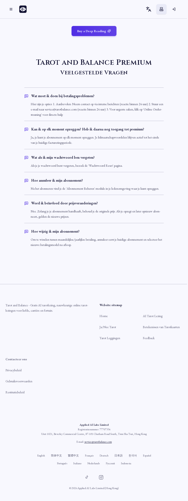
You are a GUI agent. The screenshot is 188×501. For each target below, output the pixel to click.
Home (104, 316)
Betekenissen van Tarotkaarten (161, 327)
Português (62, 463)
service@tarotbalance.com (98, 442)
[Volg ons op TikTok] (87, 477)
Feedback (149, 338)
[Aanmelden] (174, 9)
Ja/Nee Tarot (108, 327)
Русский (110, 463)
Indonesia (126, 463)
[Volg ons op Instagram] (101, 477)
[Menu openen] (11, 9)
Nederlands (93, 463)
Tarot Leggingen (110, 338)
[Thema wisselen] (161, 9)
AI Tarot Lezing (153, 316)
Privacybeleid (14, 370)
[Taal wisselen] (148, 9)
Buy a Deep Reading (91, 31)
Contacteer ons (16, 359)
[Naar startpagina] (24, 9)
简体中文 (56, 455)
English (41, 455)
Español (147, 455)
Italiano (77, 463)
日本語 (118, 455)
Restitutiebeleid (15, 392)
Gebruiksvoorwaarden (19, 381)
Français (89, 455)
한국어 (133, 455)
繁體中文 (73, 455)
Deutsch (104, 455)
